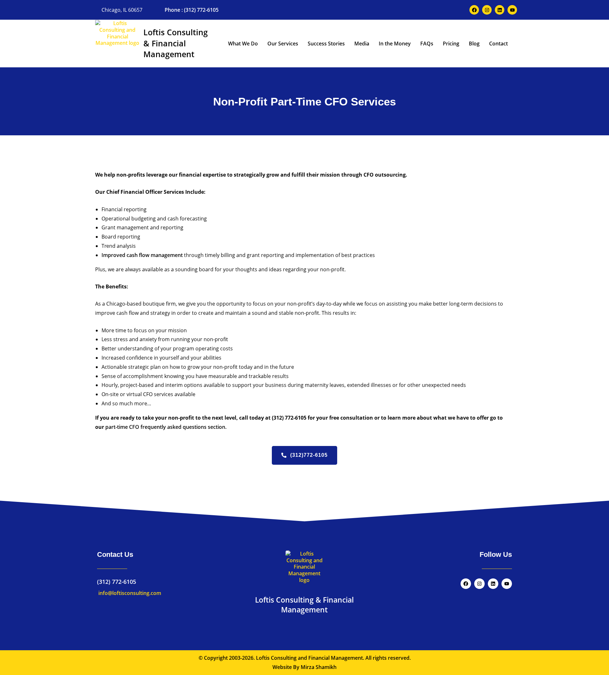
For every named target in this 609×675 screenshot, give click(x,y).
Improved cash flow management (142, 255)
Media (361, 43)
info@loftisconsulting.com (129, 593)
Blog (474, 43)
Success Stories (326, 43)
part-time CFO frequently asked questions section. (165, 426)
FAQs (426, 43)
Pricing (451, 43)
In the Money (395, 43)
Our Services (282, 43)
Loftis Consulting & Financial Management (175, 43)
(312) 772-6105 (116, 581)
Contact (498, 43)
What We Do (243, 43)
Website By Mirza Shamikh (304, 667)
